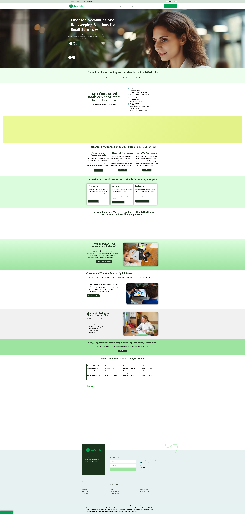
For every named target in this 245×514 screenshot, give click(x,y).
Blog (141, 484)
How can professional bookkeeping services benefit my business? (140, 405)
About (83, 484)
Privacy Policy (85, 491)
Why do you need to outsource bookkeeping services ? (102, 393)
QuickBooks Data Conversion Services (119, 495)
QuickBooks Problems (145, 491)
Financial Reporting (114, 491)
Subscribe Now (123, 469)
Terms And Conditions (87, 495)
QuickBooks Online (114, 286)
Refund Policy (85, 493)
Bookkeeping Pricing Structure (117, 484)
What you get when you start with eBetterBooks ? (101, 430)
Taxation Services (114, 493)
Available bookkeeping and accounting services (138, 412)
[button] (70, 57)
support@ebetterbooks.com (75, 1)
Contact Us (84, 489)
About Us (107, 6)
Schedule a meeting (172, 1)
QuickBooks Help (144, 489)
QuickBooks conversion (93, 253)
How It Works (85, 487)
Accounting (112, 489)
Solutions (114, 6)
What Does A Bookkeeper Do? (134, 393)
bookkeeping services (129, 78)
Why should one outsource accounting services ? (101, 424)
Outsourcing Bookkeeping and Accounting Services (139, 399)
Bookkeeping (113, 487)
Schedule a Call (90, 135)
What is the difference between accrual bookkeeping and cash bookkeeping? (102, 437)
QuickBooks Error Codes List (146, 487)
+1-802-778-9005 (7, 512)
